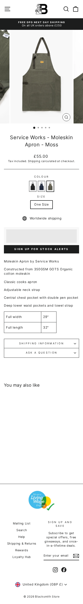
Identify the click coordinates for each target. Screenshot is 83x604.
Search (21, 530)
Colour (41, 176)
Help (21, 537)
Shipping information (41, 343)
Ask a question (41, 352)
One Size (41, 204)
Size (41, 196)
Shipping (34, 161)
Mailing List (21, 523)
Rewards (21, 550)
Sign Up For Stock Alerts (41, 249)
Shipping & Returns (21, 543)
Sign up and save (60, 524)
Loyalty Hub (21, 557)
